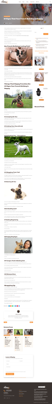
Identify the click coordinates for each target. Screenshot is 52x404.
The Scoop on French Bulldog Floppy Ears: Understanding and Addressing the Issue (40, 399)
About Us (20, 390)
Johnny (7, 23)
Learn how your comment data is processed (20, 377)
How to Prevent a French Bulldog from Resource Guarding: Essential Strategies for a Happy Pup (42, 42)
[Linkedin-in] (7, 398)
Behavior (10, 23)
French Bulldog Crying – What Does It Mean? (28, 342)
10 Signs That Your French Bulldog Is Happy (8, 342)
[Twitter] (4, 398)
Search (35, 32)
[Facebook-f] (5, 398)
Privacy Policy (21, 392)
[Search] (45, 34)
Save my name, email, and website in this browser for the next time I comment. (16, 371)
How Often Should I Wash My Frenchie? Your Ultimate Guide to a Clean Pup (42, 45)
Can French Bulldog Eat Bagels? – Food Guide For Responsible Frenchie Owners (41, 47)
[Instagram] (9, 398)
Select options (41, 69)
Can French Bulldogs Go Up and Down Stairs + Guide (42, 38)
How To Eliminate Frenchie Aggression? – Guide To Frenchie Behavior (18, 344)
